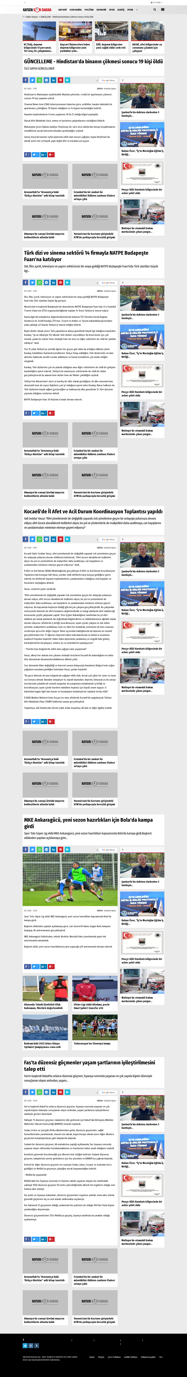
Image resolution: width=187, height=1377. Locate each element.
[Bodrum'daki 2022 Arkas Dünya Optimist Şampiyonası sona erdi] (45, 1027)
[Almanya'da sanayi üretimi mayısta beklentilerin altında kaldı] (45, 218)
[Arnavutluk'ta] (45, 176)
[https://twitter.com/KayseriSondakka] (25, 1345)
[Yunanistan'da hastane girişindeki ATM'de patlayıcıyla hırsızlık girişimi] (95, 218)
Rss (161, 1357)
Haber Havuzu (32, 17)
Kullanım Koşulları (148, 1357)
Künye (92, 1357)
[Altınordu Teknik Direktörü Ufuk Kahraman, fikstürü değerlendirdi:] (45, 988)
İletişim (101, 1357)
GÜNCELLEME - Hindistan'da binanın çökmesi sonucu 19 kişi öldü (66, 17)
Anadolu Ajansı (110, 88)
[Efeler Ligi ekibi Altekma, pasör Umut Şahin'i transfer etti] (95, 988)
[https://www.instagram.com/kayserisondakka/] (30, 1345)
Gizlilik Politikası (130, 1357)
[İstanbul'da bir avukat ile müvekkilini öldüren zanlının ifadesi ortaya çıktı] (95, 176)
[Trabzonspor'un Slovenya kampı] (95, 1027)
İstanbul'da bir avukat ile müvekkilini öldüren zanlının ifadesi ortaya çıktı (94, 196)
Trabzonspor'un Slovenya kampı (92, 1043)
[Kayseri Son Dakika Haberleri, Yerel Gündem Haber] (37, 9)
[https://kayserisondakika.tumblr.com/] (36, 1345)
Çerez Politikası (114, 1357)
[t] (136, 9)
